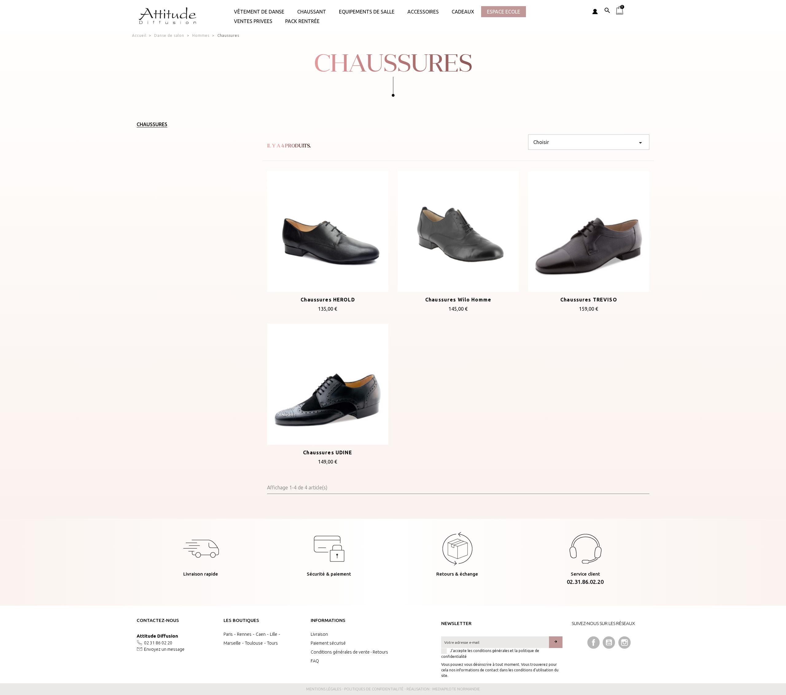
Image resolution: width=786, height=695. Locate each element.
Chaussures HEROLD (328, 299)
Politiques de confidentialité (373, 689)
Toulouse (254, 643)
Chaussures (152, 124)
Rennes (244, 634)
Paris (228, 634)
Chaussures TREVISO (588, 299)
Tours (272, 643)
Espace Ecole (503, 11)
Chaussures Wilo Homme (458, 299)
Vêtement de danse (259, 11)
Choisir (588, 142)
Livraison (319, 634)
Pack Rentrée (302, 21)
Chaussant (311, 11)
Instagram (624, 642)
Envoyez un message (164, 649)
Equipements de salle (367, 11)
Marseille (232, 643)
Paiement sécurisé (328, 643)
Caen (261, 634)
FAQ (315, 660)
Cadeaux (463, 11)
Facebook (593, 642)
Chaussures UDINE (327, 452)
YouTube (609, 642)
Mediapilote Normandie (456, 689)
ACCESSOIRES (423, 11)
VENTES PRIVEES (253, 21)
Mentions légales (323, 689)
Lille (273, 634)
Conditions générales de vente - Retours (349, 652)
